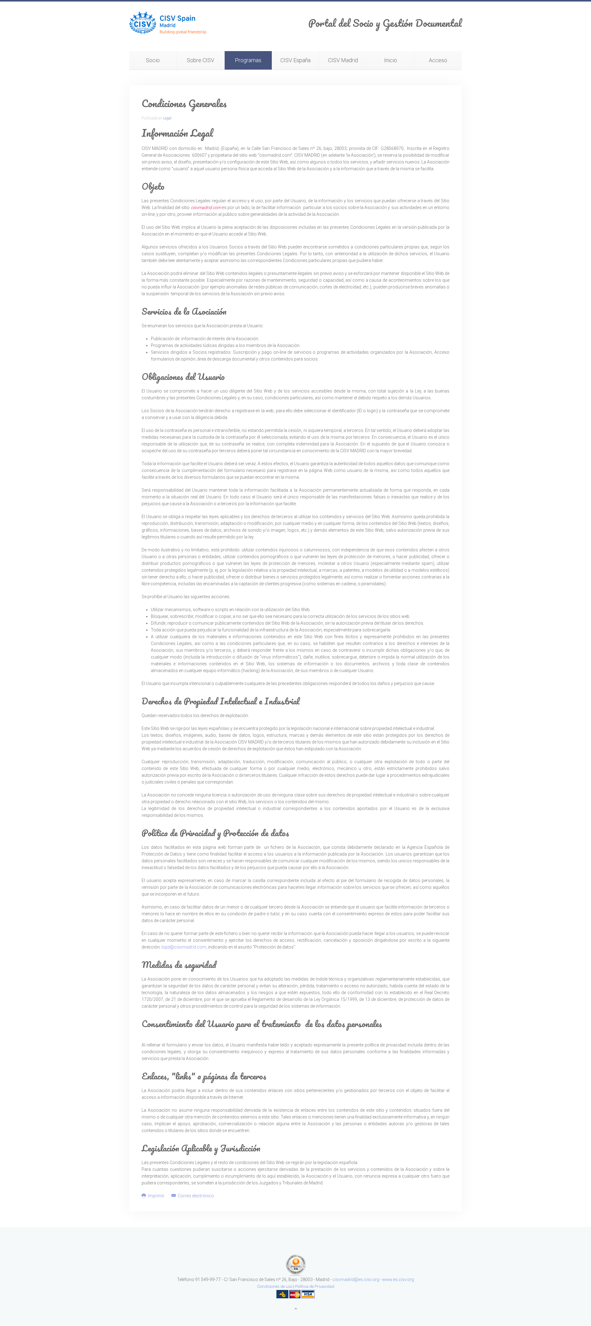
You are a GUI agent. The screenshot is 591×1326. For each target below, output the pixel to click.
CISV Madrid (343, 60)
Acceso (438, 60)
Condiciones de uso (274, 1286)
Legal (167, 118)
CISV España (295, 60)
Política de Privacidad (314, 1286)
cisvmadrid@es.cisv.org (355, 1279)
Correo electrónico (195, 1195)
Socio (153, 60)
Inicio (390, 60)
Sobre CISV (200, 60)
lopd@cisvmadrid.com (184, 947)
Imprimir (156, 1195)
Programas (248, 60)
